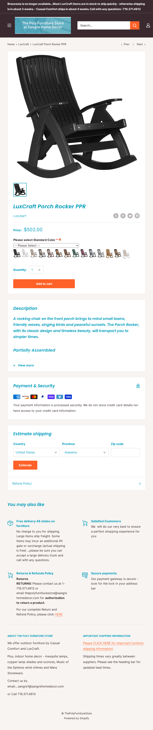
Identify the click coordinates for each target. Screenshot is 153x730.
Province (68, 444)
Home (11, 44)
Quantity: (20, 270)
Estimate (25, 465)
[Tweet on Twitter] (130, 216)
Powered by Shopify (76, 718)
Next (140, 44)
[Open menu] (9, 25)
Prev (126, 44)
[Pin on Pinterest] (123, 216)
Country (19, 444)
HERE (59, 614)
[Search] (134, 25)
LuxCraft (23, 44)
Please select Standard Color (34, 240)
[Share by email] (137, 216)
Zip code (117, 444)
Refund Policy (22, 483)
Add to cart (44, 284)
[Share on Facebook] (115, 216)
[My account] (148, 25)
